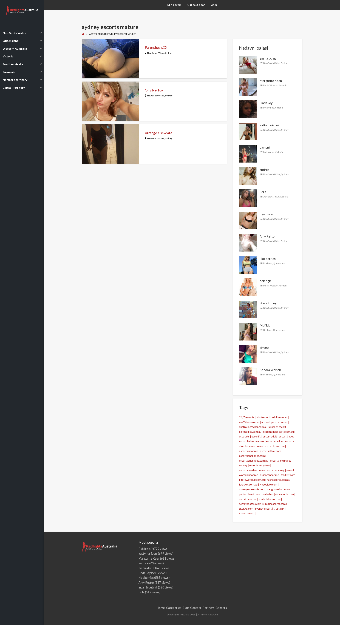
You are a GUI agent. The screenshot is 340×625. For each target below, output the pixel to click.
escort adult (270, 436)
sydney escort (263, 508)
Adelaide (268, 196)
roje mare (266, 214)
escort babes (286, 436)
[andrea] (248, 175)
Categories (173, 608)
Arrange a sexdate (158, 133)
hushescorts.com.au (278, 479)
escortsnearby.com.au (252, 470)
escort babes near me (251, 441)
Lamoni (265, 147)
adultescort (263, 417)
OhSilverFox (154, 90)
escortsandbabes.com (252, 455)
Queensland (279, 263)
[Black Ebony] (248, 309)
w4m (214, 4)
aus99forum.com (249, 422)
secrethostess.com (250, 503)
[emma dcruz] (248, 64)
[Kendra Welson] (248, 376)
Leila (263, 192)
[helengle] (248, 287)
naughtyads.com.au (278, 489)
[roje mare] (248, 220)
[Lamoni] (248, 153)
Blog (186, 608)
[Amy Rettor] (248, 242)
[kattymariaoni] (248, 131)
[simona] (248, 353)
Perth (266, 85)
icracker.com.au (248, 484)
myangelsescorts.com (252, 489)
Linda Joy (266, 103)
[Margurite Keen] (248, 86)
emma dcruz (268, 58)
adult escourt (279, 417)
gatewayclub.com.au (252, 479)
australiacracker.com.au (253, 426)
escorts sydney (276, 470)
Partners (208, 608)
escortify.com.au (275, 446)
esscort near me (269, 474)
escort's (256, 436)
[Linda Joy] (248, 109)
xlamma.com (246, 513)
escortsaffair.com (270, 451)
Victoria (279, 107)
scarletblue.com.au (269, 499)
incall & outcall (147, 587)
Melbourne (268, 107)
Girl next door (196, 4)
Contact (195, 608)
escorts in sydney (259, 465)
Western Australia (279, 85)
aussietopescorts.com (274, 422)
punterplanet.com (249, 494)
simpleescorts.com (274, 503)
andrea (264, 170)
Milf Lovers (174, 4)
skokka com (246, 508)
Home (161, 608)
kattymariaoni (269, 125)
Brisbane (267, 263)
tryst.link (279, 508)
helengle (266, 281)
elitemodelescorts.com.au (278, 431)
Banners (221, 608)
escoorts (244, 436)
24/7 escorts (246, 417)
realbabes (267, 494)
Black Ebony (268, 303)
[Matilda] (248, 331)
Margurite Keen (271, 81)
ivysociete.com (268, 484)
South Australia (280, 196)
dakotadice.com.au (250, 431)
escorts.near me (248, 451)
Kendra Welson (270, 370)
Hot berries (268, 259)
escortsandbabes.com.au (253, 460)
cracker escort (277, 426)
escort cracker (274, 441)
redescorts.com (284, 494)
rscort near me (247, 499)
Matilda (265, 325)
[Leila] (248, 198)
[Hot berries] (248, 264)
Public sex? (145, 549)
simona (264, 348)
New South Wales (155, 53)
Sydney (168, 53)
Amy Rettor (268, 236)
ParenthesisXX (156, 47)
